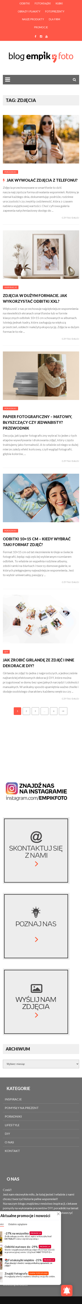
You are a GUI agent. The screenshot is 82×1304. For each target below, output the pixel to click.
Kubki (59, 3)
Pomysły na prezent (22, 1108)
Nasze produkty (33, 19)
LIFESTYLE (12, 1125)
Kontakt (12, 1151)
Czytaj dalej (70, 217)
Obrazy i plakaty (29, 11)
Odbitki (24, 3)
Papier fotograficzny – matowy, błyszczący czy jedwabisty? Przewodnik (37, 422)
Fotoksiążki (43, 3)
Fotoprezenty (54, 11)
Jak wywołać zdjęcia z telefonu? (42, 180)
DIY (6, 652)
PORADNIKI (10, 172)
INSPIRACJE (10, 287)
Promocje (41, 27)
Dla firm (54, 19)
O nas (9, 1142)
